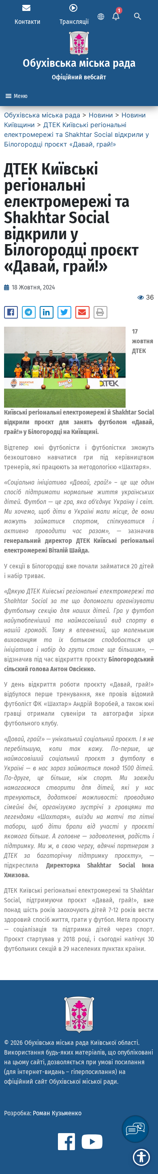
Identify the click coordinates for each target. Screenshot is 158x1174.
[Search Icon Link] (138, 15)
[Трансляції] (73, 8)
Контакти (28, 22)
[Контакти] (26, 8)
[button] (11, 312)
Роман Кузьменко (57, 1113)
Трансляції (74, 22)
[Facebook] (66, 1141)
